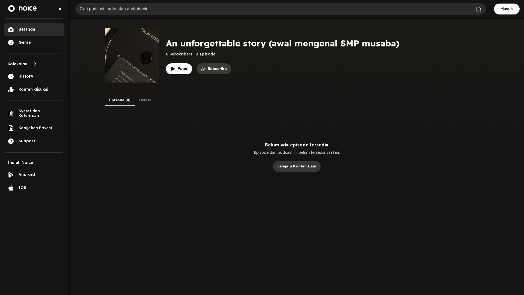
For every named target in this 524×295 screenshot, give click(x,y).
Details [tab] (145, 100)
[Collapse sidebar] (60, 9)
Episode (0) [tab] (119, 100)
